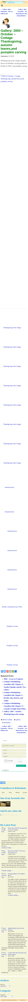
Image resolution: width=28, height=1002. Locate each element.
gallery (18, 720)
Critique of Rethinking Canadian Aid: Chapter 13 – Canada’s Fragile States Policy (15, 706)
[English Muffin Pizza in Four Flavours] (4, 937)
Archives (2, 984)
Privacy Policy (22, 1000)
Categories (2, 994)
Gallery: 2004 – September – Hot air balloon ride (7, 11)
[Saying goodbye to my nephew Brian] (4, 900)
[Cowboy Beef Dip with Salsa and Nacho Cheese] (4, 961)
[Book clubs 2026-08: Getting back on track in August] (4, 833)
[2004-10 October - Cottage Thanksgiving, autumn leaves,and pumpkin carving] (13, 79)
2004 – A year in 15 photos (13, 679)
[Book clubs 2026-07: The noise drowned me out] (4, 856)
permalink (7, 722)
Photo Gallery (7, 720)
